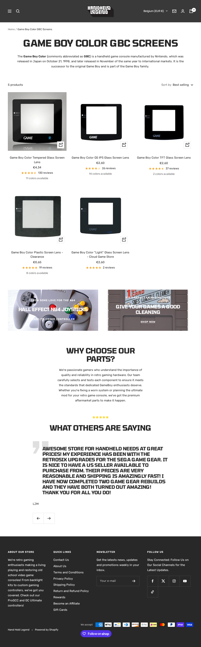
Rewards (59, 597)
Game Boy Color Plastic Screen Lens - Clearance (37, 255)
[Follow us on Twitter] (163, 581)
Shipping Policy (64, 584)
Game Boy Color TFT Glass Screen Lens (164, 157)
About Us (59, 566)
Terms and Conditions (68, 572)
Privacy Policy (63, 578)
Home (11, 29)
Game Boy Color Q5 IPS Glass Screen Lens (100, 157)
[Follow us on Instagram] (174, 581)
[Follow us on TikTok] (152, 591)
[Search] (18, 11)
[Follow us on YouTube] (185, 581)
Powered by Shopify (46, 629)
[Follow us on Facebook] (152, 581)
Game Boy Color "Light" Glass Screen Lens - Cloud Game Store (100, 255)
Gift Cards (60, 610)
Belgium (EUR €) (153, 11)
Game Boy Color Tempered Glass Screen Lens (37, 160)
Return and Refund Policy (71, 591)
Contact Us (61, 560)
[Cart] (191, 11)
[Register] (133, 581)
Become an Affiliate (66, 603)
